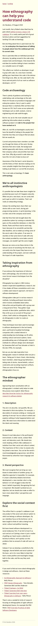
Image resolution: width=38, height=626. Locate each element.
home (4, 4)
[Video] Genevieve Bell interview (15, 591)
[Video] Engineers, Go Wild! (13, 588)
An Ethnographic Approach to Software (17, 578)
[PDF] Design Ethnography (13, 583)
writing (10, 4)
